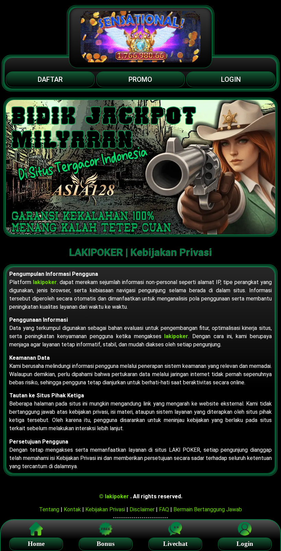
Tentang (49, 509)
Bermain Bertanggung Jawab (207, 509)
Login (244, 543)
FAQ (164, 509)
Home (36, 543)
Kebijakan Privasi (105, 509)
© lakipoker (114, 496)
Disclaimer (142, 509)
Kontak (72, 509)
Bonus (105, 543)
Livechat (175, 543)
